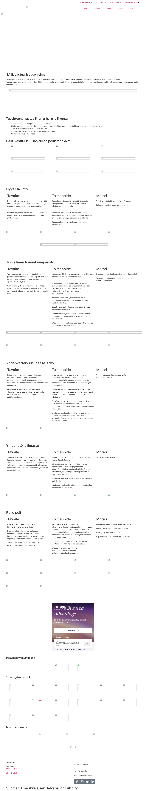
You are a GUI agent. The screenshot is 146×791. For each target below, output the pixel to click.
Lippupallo (99, 2)
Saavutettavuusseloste (83, 776)
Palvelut (97, 8)
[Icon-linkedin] (92, 781)
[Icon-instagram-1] (82, 781)
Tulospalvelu (114, 2)
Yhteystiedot (132, 8)
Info (85, 8)
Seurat (120, 8)
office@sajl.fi (11, 773)
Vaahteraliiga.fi (131, 2)
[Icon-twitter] (87, 781)
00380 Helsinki (12, 769)
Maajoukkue (85, 2)
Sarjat (109, 8)
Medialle (77, 760)
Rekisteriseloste (80, 771)
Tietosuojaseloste (81, 764)
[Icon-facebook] (76, 781)
